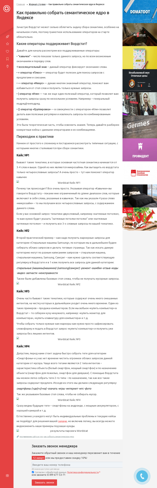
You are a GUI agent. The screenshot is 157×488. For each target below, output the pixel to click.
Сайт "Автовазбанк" (139, 219)
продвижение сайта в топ (31, 437)
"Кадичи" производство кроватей (139, 200)
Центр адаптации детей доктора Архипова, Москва (139, 61)
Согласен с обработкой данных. (67, 472)
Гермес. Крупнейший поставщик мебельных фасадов (139, 131)
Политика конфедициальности (83, 472)
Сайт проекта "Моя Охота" (140, 37)
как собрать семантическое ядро (59, 437)
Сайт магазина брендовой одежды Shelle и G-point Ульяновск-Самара (140, 109)
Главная (21, 4)
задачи (62, 421)
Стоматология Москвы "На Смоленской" (139, 175)
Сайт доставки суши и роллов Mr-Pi (140, 83)
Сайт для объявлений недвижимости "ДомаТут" (139, 15)
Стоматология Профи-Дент (139, 152)
